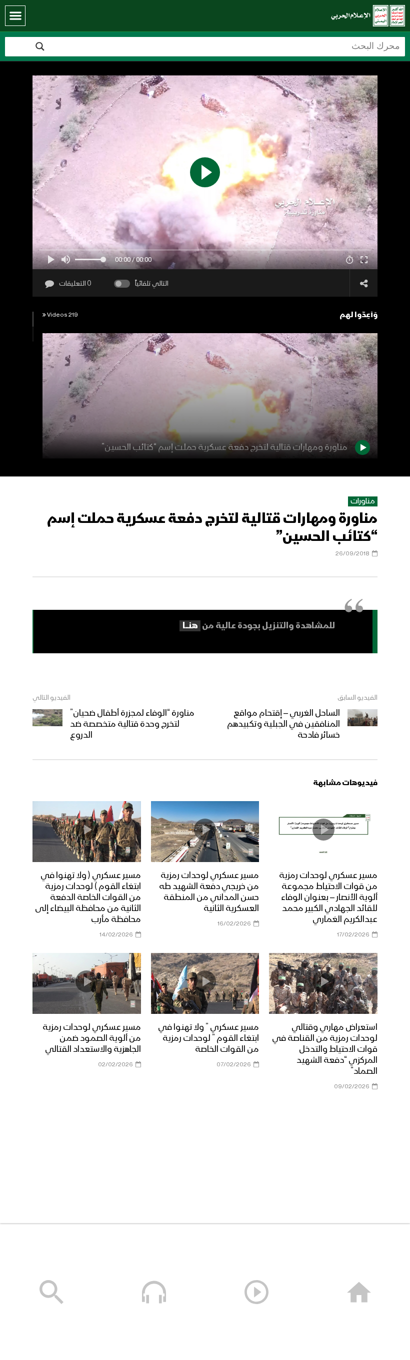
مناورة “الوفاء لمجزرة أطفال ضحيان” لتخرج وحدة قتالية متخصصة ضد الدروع (132, 724)
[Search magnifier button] (40, 46)
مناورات (362, 501)
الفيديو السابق (358, 697)
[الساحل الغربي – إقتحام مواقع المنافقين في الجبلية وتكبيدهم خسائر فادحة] (363, 724)
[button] (15, 15)
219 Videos (62, 315)
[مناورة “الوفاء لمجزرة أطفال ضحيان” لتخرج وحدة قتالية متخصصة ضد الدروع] (47, 724)
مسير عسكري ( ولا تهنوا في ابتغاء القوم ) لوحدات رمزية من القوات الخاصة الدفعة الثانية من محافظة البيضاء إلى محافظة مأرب (88, 897)
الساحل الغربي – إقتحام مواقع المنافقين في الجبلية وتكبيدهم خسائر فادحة (283, 724)
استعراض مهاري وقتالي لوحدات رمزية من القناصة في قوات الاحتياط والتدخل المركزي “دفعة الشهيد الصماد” (325, 1049)
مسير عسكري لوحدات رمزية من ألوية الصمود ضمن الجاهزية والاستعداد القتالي (91, 1038)
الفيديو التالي (51, 697)
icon (323, 830)
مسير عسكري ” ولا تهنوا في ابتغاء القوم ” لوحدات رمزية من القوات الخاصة (208, 1038)
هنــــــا (190, 625)
